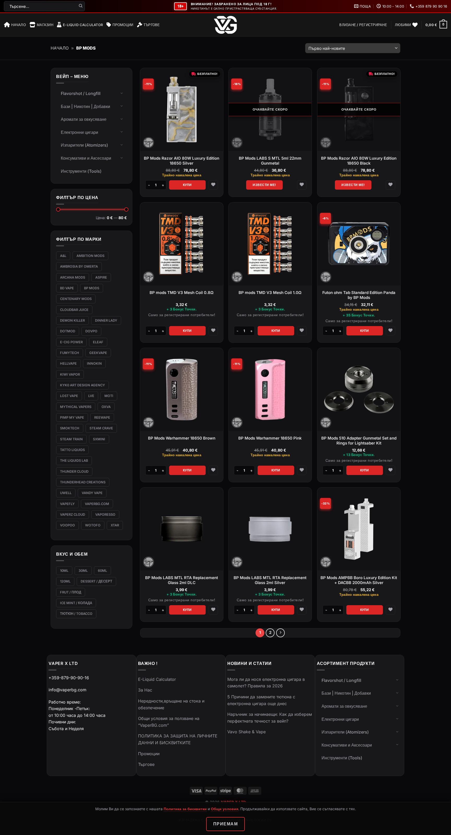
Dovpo (91, 331)
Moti (108, 396)
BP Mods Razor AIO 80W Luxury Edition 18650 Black (358, 161)
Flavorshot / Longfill (80, 93)
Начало (18, 25)
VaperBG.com (97, 504)
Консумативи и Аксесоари (86, 158)
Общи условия (224, 809)
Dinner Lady (106, 320)
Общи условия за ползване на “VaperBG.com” (168, 722)
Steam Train (71, 439)
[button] (363, 24)
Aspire (101, 277)
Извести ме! (264, 185)
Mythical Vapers (75, 407)
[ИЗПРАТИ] (81, 6)
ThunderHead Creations (82, 482)
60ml (102, 571)
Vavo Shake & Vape (246, 731)
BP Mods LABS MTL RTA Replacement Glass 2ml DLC (181, 580)
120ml (65, 581)
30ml (83, 571)
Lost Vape (69, 396)
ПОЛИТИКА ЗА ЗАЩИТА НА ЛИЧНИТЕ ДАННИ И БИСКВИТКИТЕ (177, 739)
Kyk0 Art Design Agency (82, 385)
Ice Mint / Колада (76, 603)
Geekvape (98, 353)
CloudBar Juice (74, 310)
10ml (64, 571)
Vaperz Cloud (72, 514)
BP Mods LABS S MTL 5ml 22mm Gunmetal (270, 161)
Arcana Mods (72, 277)
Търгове (152, 25)
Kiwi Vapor (70, 374)
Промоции (122, 25)
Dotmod (67, 331)
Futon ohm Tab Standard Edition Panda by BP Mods (358, 295)
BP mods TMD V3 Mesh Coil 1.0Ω (270, 292)
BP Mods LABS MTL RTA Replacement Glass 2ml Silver (270, 580)
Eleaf (98, 342)
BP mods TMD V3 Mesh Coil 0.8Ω (182, 292)
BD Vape (67, 288)
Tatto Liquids (72, 450)
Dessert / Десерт (96, 581)
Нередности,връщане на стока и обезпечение (171, 704)
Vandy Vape (92, 493)
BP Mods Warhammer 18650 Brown (181, 437)
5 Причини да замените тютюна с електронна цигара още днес (261, 700)
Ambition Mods (90, 256)
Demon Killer (72, 320)
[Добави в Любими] (213, 185)
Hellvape (68, 363)
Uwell (66, 493)
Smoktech (69, 428)
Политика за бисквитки (185, 809)
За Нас (145, 690)
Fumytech (69, 353)
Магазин (45, 25)
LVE (91, 396)
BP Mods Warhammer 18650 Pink (270, 437)
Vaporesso (105, 514)
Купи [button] (187, 185)
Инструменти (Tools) (81, 171)
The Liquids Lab (74, 460)
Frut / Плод (70, 592)
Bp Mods (91, 288)
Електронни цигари (79, 132)
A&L (63, 256)
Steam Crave (101, 428)
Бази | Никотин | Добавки (85, 106)
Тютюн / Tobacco (76, 614)
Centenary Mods (76, 299)
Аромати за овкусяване (83, 119)
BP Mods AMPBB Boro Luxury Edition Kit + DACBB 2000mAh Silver (359, 580)
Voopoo (67, 525)
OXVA (106, 407)
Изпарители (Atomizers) (84, 145)
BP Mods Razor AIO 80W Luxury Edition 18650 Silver (181, 161)
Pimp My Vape (72, 417)
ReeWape (102, 417)
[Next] (280, 632)
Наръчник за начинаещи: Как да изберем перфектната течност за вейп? (269, 718)
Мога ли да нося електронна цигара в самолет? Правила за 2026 (266, 683)
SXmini (99, 439)
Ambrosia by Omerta (79, 266)
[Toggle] (121, 93)
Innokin (94, 363)
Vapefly (67, 504)
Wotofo (92, 525)
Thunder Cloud (74, 471)
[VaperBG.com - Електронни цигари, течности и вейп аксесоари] (225, 25)
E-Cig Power (71, 342)
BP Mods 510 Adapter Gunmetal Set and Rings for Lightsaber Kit (358, 440)
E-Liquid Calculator (83, 25)
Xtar (115, 525)
